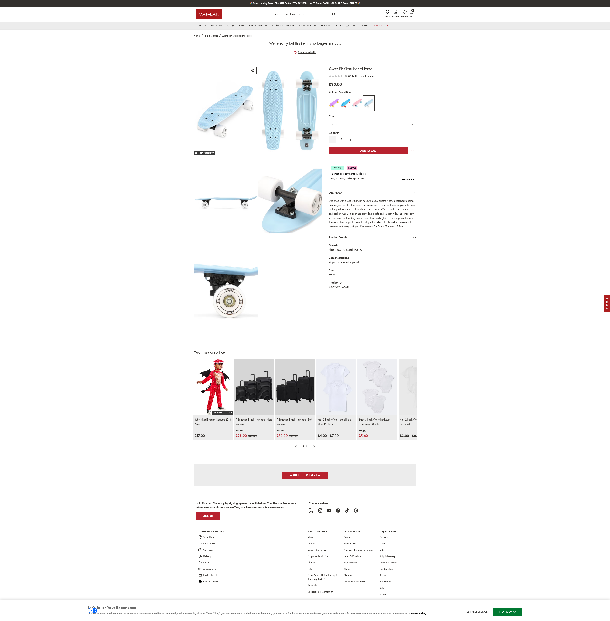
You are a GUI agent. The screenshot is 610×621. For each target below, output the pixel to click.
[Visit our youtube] (329, 510)
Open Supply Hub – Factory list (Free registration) (323, 577)
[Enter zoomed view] (253, 70)
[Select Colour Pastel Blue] (369, 103)
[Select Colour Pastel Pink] (357, 103)
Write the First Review (361, 76)
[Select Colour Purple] (334, 103)
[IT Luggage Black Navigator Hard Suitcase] (254, 387)
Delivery (207, 556)
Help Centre (209, 543)
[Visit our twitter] (311, 510)
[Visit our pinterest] (355, 510)
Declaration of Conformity (320, 591)
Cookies (348, 537)
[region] (305, 610)
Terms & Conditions (353, 556)
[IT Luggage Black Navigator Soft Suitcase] (295, 387)
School (383, 575)
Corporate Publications (318, 556)
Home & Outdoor (388, 562)
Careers (311, 543)
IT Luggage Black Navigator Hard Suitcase (254, 422)
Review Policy (350, 543)
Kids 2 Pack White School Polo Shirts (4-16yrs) (334, 422)
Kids (382, 549)
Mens (382, 543)
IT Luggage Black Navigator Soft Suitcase (294, 422)
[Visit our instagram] (320, 510)
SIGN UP (208, 516)
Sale (382, 587)
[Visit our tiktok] (346, 510)
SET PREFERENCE (477, 612)
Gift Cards (208, 549)
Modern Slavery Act (317, 549)
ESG (310, 568)
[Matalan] (209, 14)
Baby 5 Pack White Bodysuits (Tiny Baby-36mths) (374, 422)
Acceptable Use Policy (354, 581)
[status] (341, 139)
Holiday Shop (386, 568)
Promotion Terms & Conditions (358, 549)
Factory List (313, 585)
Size (331, 116)
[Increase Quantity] (350, 139)
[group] (199, 435)
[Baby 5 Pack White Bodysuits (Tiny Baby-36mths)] (377, 387)
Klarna (347, 568)
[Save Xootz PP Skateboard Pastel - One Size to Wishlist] (295, 52)
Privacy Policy (350, 562)
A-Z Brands (385, 581)
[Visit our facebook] (338, 510)
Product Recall (210, 575)
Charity (311, 562)
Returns (206, 562)
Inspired (383, 594)
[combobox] (372, 124)
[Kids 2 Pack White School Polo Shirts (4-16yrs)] (336, 387)
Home (197, 35)
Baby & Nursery (387, 556)
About (310, 537)
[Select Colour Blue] (345, 103)
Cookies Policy (417, 613)
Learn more (408, 178)
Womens (384, 537)
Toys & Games (211, 35)
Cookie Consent (211, 581)
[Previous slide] (296, 446)
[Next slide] (314, 446)
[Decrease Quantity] (332, 139)
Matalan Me (209, 568)
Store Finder (209, 537)
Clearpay (348, 575)
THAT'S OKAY (507, 612)
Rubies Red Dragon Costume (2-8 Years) (212, 422)
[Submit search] (333, 14)
